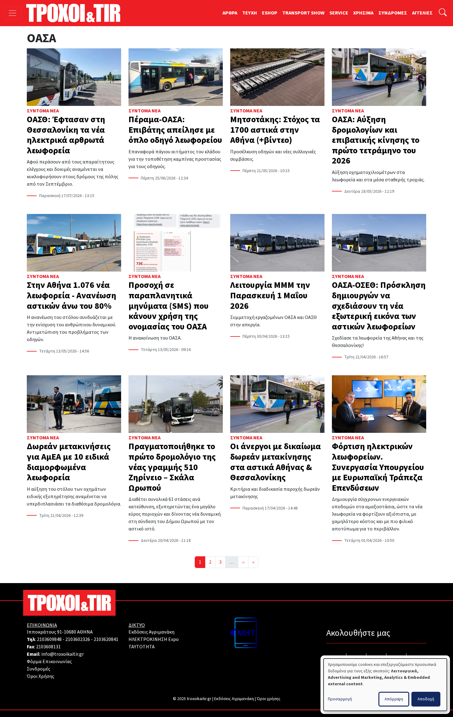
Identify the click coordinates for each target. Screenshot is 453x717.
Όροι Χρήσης (40, 676)
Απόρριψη (394, 699)
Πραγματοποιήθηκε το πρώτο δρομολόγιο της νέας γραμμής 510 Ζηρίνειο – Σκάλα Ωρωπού (172, 467)
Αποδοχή (426, 699)
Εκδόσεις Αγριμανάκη (151, 632)
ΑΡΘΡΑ (229, 13)
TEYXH (249, 13)
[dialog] (385, 685)
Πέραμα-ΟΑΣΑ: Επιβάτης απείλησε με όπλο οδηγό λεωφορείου (175, 129)
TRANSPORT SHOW (303, 13)
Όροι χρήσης (268, 699)
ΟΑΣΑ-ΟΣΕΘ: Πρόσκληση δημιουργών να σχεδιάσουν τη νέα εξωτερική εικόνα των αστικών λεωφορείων (379, 305)
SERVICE (338, 13)
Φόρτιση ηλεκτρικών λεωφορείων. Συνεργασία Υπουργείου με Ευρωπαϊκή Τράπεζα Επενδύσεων (378, 467)
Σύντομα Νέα (43, 110)
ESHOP (269, 13)
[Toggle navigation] (12, 13)
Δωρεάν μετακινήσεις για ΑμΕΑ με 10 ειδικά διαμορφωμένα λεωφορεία (69, 462)
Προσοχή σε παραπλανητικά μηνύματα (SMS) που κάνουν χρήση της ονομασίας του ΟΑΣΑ (169, 305)
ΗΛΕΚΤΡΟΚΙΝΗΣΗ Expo (154, 639)
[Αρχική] (75, 13)
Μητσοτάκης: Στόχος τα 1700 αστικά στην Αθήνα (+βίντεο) (275, 129)
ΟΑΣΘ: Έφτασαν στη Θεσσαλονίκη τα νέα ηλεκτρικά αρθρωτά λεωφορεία (66, 135)
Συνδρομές (38, 669)
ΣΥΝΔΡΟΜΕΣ (392, 13)
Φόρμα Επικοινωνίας (49, 661)
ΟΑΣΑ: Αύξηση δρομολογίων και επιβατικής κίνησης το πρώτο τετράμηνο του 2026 (375, 140)
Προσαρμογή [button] (340, 699)
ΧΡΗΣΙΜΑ (363, 13)
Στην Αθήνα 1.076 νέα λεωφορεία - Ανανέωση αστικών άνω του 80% (71, 295)
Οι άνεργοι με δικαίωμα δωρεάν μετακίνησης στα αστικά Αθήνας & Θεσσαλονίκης (275, 462)
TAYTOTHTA (142, 646)
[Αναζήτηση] (442, 13)
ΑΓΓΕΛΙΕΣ (422, 13)
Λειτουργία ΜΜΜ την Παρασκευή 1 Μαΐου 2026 (270, 295)
